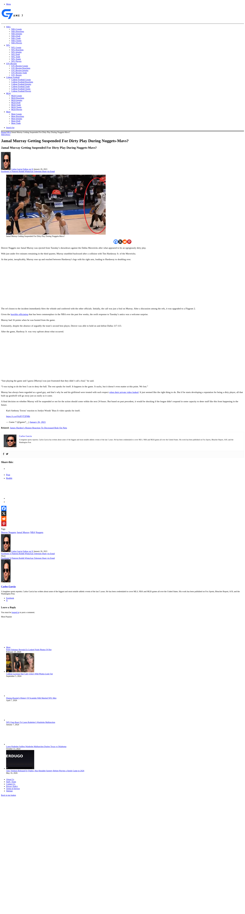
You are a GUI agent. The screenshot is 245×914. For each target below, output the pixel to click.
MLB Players (16, 109)
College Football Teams (20, 89)
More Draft (15, 121)
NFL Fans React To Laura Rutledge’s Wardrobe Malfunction (30, 722)
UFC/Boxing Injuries (19, 70)
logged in (15, 612)
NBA (8, 27)
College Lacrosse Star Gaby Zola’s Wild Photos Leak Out (29, 674)
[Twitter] (7, 454)
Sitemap (9, 791)
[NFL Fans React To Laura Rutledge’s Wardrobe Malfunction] (20, 720)
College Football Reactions (22, 82)
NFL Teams (16, 59)
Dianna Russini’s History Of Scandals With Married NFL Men (31, 698)
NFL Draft (15, 54)
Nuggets (39, 532)
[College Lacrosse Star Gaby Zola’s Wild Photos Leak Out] (20, 671)
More (8, 112)
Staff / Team (11, 782)
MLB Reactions (17, 98)
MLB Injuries (16, 100)
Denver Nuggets (8, 532)
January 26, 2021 (38, 422)
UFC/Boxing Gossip (19, 66)
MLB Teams (16, 107)
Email (34, 886)
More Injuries (16, 119)
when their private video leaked (123, 392)
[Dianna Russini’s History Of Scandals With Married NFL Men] (20, 696)
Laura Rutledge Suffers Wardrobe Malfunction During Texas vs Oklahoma (36, 746)
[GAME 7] (12, 19)
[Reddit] (124, 241)
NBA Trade (16, 38)
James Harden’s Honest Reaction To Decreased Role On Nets (38, 428)
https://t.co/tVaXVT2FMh (18, 416)
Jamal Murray (23, 532)
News (7, 135)
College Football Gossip (21, 80)
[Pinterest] (129, 241)
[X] (120, 241)
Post (8, 474)
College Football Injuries (21, 84)
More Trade (16, 123)
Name (16, 886)
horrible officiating (19, 314)
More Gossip (16, 114)
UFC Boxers (16, 75)
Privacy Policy (12, 786)
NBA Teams (16, 41)
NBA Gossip (16, 29)
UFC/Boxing (11, 63)
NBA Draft (15, 36)
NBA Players (16, 43)
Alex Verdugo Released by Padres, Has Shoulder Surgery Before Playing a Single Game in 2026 (45, 771)
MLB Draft (15, 102)
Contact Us (10, 784)
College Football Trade (20, 86)
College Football (13, 77)
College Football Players (21, 91)
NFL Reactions (17, 50)
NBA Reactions (17, 31)
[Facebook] (116, 241)
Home (3, 132)
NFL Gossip (16, 47)
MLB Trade (16, 105)
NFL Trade (15, 57)
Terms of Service (13, 789)
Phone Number (56, 886)
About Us (10, 779)
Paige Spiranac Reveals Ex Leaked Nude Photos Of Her (29, 650)
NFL (8, 45)
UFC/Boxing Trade (19, 73)
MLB (8, 93)
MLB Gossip (16, 96)
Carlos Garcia (16, 169)
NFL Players (16, 61)
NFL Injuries (16, 52)
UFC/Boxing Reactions (20, 68)
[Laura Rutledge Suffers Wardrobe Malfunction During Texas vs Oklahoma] (20, 744)
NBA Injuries (16, 34)
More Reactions (17, 116)
